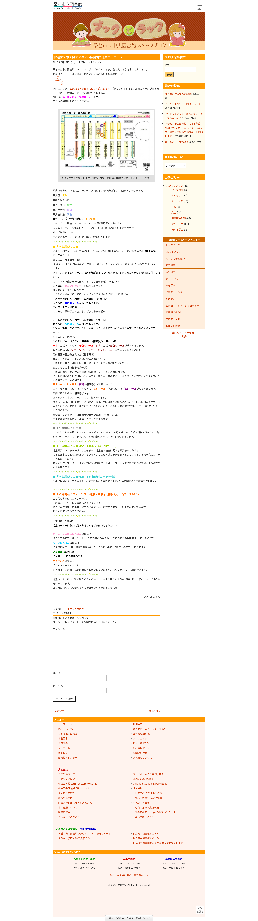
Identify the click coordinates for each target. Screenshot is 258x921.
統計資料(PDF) (141, 748)
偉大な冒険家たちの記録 (178, 94)
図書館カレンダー (175, 292)
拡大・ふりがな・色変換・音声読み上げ (129, 918)
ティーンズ (177, 201)
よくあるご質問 (66, 793)
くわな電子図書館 (175, 258)
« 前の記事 (58, 711)
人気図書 (170, 272)
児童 (173, 212)
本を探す (170, 285)
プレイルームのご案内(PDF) (148, 774)
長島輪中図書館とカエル (146, 833)
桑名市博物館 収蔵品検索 (148, 798)
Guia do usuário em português (150, 783)
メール (58, 686)
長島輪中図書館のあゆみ (146, 838)
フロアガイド (173, 319)
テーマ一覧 (172, 278)
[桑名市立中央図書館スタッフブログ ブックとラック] (129, 30)
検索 (167, 65)
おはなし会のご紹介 (69, 817)
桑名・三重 (177, 224)
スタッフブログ (75, 609)
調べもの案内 (65, 798)
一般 (173, 207)
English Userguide (143, 779)
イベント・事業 (141, 802)
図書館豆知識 (178, 218)
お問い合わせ (173, 325)
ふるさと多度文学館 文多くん (74, 838)
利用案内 (170, 299)
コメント (59, 629)
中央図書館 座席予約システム (74, 788)
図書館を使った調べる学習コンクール (155, 812)
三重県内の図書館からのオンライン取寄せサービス (85, 833)
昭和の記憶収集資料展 (147, 807)
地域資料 (137, 788)
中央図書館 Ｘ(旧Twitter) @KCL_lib (77, 783)
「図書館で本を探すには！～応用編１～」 (90, 88)
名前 (57, 673)
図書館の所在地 (174, 312)
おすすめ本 (177, 189)
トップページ (173, 245)
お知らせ (176, 195)
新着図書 (170, 265)
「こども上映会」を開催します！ (183, 104)
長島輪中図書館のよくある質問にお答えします (158, 843)
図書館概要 (64, 812)
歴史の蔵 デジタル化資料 (148, 793)
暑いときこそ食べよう (177, 141)
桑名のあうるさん (144, 817)
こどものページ (66, 774)
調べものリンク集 (142, 757)
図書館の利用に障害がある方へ (75, 802)
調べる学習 (177, 229)
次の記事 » (154, 711)
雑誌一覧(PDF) (141, 743)
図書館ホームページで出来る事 (182, 305)
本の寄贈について (67, 807)
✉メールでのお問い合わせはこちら (129, 874)
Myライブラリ (173, 251)
